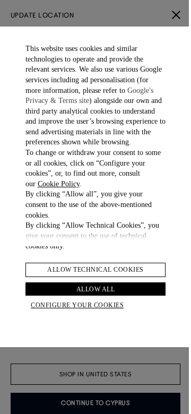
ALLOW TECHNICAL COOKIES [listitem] (95, 269)
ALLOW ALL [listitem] (95, 289)
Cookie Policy (59, 184)
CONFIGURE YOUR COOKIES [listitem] (77, 305)
